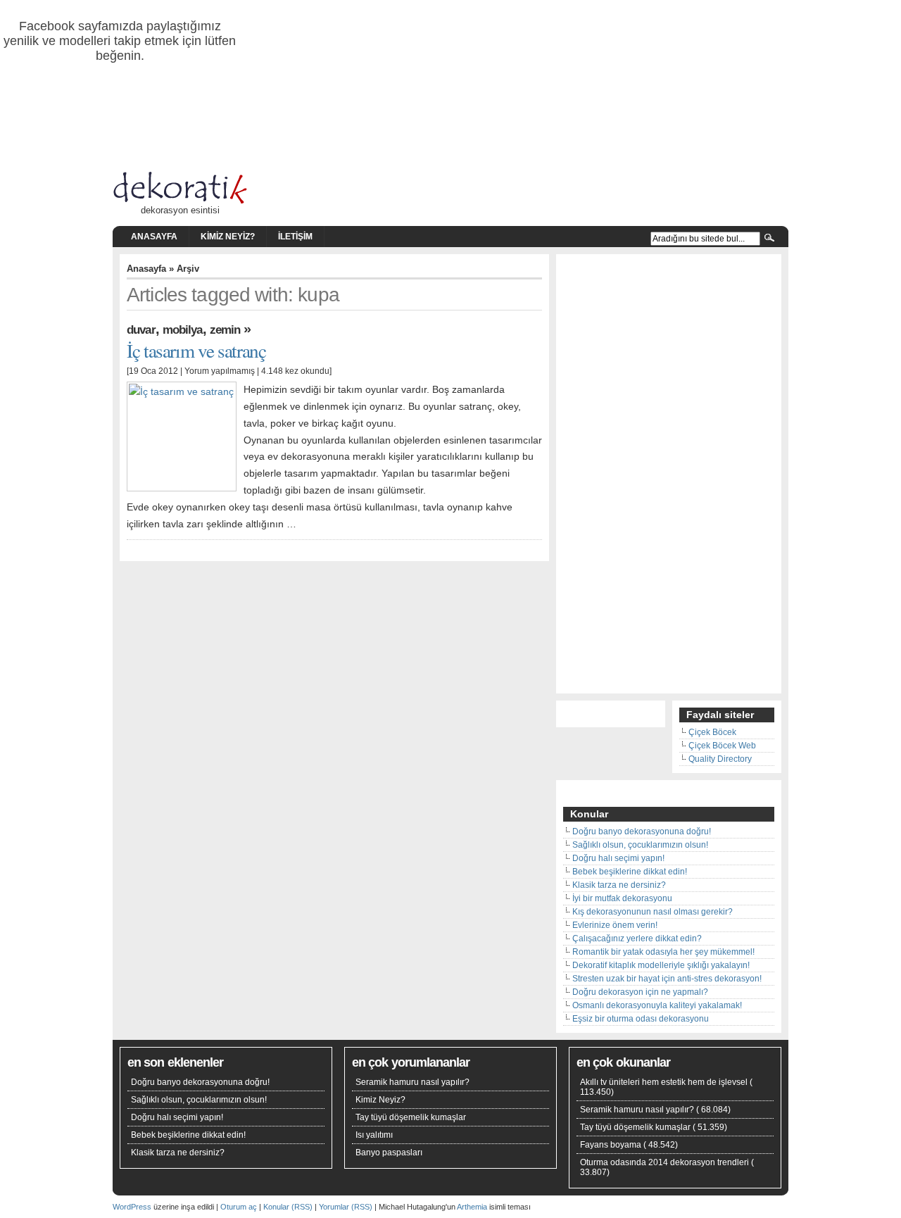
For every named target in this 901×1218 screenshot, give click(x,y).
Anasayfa (154, 236)
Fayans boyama (610, 1145)
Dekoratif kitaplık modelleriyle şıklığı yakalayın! (661, 965)
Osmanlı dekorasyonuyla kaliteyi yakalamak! (657, 1005)
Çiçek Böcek (712, 732)
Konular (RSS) (288, 1207)
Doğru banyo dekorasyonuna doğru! (641, 831)
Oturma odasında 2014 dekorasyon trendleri (664, 1162)
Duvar (141, 329)
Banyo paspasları (388, 1152)
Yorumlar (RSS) (345, 1207)
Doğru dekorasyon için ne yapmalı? (640, 992)
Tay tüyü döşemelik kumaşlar (410, 1117)
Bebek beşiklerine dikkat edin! (629, 872)
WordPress (132, 1207)
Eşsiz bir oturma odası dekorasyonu (640, 1019)
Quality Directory (720, 759)
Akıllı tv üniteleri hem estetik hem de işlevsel (664, 1082)
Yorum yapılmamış (219, 371)
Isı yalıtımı (374, 1135)
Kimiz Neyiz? (228, 236)
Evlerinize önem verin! (614, 925)
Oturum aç (238, 1207)
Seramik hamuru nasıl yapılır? (412, 1082)
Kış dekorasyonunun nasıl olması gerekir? (652, 912)
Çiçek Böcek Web (722, 746)
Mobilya (183, 329)
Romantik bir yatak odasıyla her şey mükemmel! (663, 952)
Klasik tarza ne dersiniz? (619, 885)
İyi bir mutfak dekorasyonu (622, 898)
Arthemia (472, 1207)
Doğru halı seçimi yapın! (618, 858)
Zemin (225, 329)
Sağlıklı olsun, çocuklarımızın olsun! (640, 845)
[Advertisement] (668, 475)
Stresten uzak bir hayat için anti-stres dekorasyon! (667, 979)
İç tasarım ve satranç (196, 350)
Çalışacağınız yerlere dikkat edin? (637, 938)
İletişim (295, 236)
